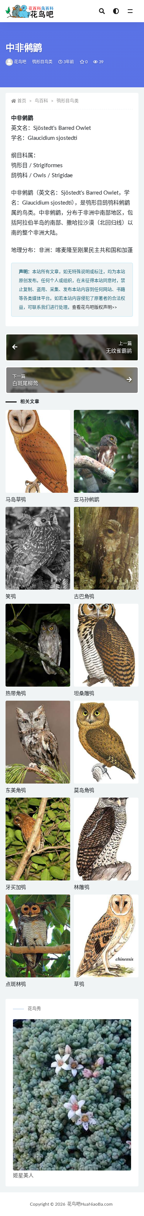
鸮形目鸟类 (42, 62)
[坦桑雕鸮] (106, 645)
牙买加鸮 (16, 887)
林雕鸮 (81, 887)
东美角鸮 (16, 790)
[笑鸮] (38, 548)
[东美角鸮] (38, 742)
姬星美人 (23, 1175)
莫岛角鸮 (84, 790)
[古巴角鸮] (106, 548)
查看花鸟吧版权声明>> (94, 307)
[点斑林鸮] (38, 936)
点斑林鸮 (16, 984)
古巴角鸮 (84, 596)
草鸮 (79, 984)
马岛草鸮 (16, 499)
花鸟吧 (20, 62)
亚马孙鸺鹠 (86, 499)
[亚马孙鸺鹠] (106, 451)
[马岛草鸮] (38, 451)
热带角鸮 (16, 693)
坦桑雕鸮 (84, 693)
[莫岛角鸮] (106, 742)
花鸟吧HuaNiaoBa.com (90, 1204)
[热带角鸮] (38, 645)
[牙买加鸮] (38, 839)
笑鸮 (11, 596)
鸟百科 (41, 101)
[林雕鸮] (106, 839)
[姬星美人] (72, 1095)
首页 (21, 101)
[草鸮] (106, 936)
